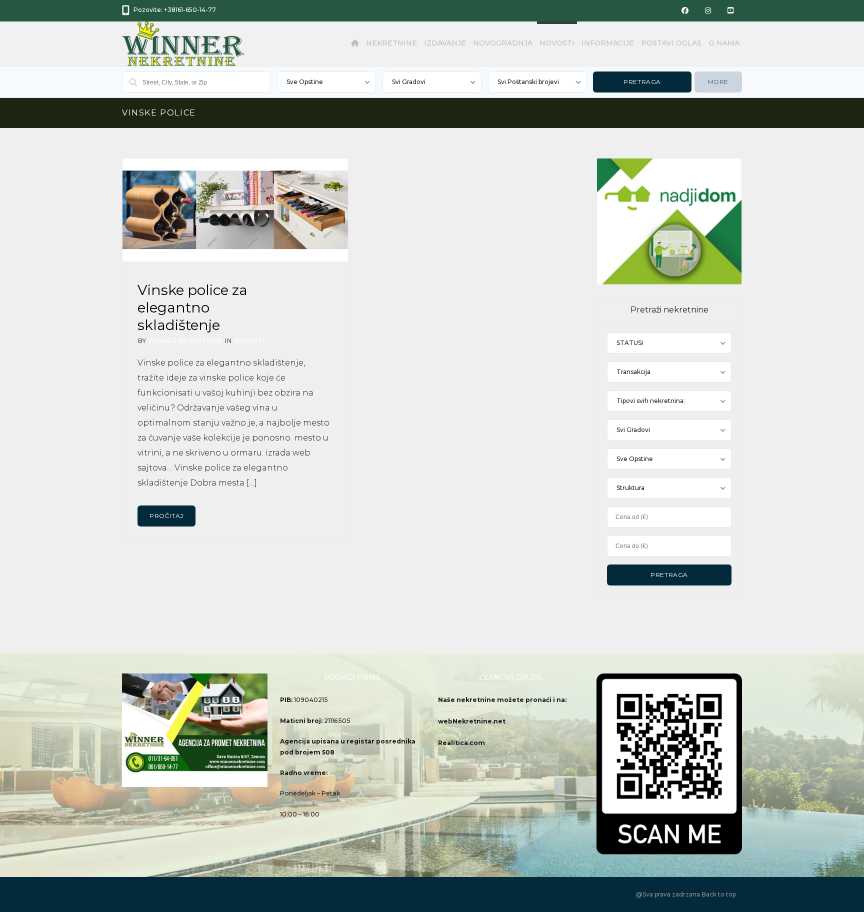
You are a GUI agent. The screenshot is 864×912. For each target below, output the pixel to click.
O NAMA (724, 43)
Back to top (719, 894)
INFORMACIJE (608, 43)
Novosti (248, 340)
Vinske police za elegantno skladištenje (193, 308)
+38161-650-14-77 (190, 10)
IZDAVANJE (445, 43)
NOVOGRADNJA (502, 43)
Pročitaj (167, 516)
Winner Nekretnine (185, 340)
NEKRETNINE (391, 43)
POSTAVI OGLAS (671, 43)
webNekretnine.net (472, 721)
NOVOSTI (557, 43)
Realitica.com (461, 742)
